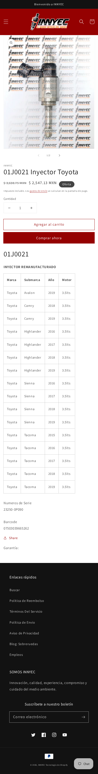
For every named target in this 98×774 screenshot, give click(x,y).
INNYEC (41, 764)
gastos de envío (38, 190)
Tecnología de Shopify (57, 764)
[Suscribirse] (83, 717)
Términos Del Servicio (26, 611)
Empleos (16, 654)
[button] (6, 21)
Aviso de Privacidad (24, 633)
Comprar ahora (49, 238)
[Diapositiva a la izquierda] (38, 155)
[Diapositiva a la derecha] (59, 155)
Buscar (15, 590)
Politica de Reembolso (27, 601)
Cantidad (10, 199)
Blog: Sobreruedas (24, 644)
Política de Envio (22, 622)
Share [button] (13, 538)
